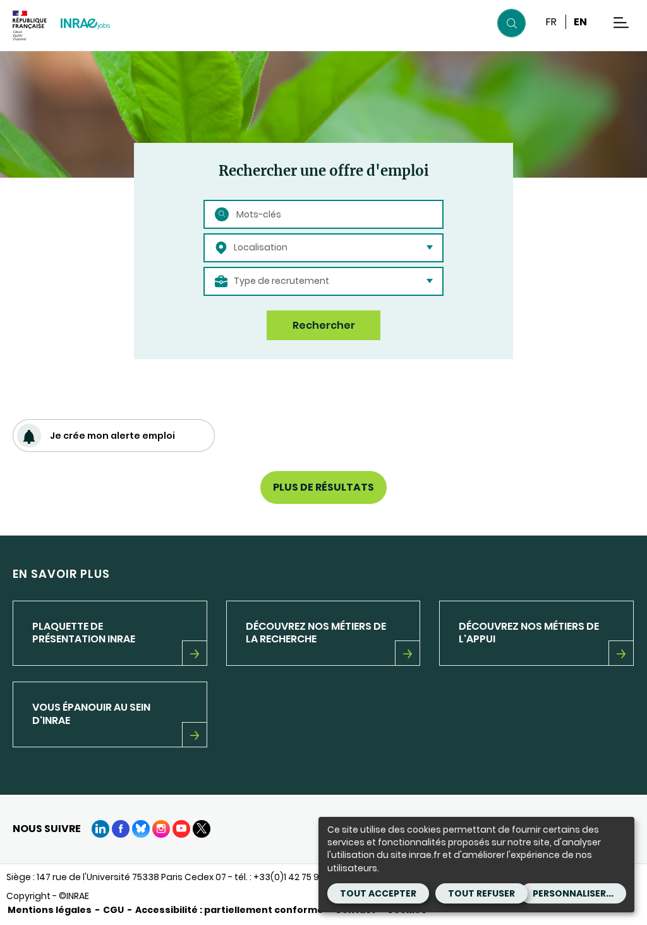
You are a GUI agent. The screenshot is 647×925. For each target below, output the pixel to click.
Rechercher (324, 325)
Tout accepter (378, 893)
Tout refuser (481, 893)
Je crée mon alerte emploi (112, 435)
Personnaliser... (573, 893)
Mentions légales (50, 910)
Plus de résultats (323, 487)
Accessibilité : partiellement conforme (229, 910)
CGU (113, 910)
